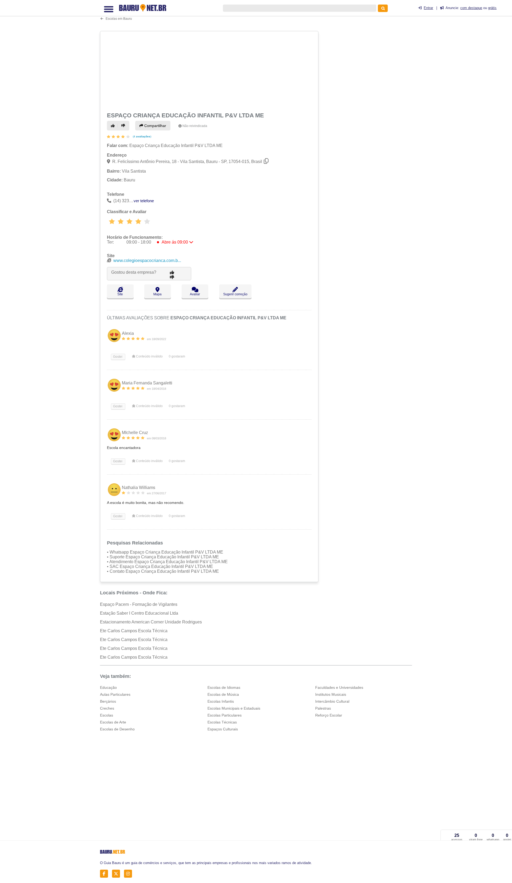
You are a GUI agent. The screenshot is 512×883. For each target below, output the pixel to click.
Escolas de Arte (113, 722)
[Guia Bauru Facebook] (105, 874)
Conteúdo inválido (149, 356)
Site (120, 294)
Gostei (117, 357)
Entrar (428, 8)
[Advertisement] (210, 70)
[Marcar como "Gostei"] (114, 126)
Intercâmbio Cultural (332, 701)
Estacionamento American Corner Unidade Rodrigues (151, 622)
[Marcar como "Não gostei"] (124, 126)
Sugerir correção (235, 294)
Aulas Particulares (115, 694)
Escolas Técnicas (222, 722)
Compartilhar (154, 126)
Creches (107, 708)
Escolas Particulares (224, 715)
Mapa (157, 294)
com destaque (471, 8)
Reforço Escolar (328, 715)
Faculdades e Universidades (339, 687)
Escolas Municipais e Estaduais (233, 708)
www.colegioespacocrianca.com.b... (147, 260)
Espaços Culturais (222, 729)
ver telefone (144, 200)
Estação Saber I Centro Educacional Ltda (139, 613)
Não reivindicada (194, 126)
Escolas (106, 715)
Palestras (323, 708)
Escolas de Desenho (117, 729)
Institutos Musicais (330, 694)
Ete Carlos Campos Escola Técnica (133, 631)
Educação (108, 687)
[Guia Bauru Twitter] (117, 874)
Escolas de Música (223, 694)
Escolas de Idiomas (223, 687)
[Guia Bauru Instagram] (129, 874)
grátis (492, 8)
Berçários (108, 701)
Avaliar (195, 294)
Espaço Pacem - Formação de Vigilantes (138, 604)
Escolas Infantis (220, 701)
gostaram (177, 356)
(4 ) (141, 136)
